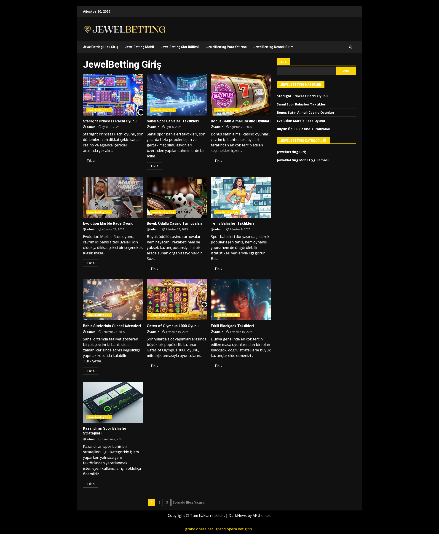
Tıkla (91, 160)
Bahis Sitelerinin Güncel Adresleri (113, 299)
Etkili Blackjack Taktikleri (241, 299)
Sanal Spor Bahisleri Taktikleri (177, 95)
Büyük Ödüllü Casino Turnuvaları (177, 197)
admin (91, 127)
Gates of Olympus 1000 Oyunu (177, 299)
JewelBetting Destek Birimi (274, 47)
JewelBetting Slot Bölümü (180, 47)
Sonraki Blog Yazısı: (189, 502)
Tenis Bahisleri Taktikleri (241, 197)
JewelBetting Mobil (139, 47)
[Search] (350, 47)
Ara (283, 62)
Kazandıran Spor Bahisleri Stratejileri (113, 402)
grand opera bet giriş (233, 528)
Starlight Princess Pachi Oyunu (113, 95)
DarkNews (238, 515)
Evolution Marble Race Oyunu (113, 197)
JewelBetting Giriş (99, 110)
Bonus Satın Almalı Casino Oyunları (241, 95)
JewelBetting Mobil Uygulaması (303, 160)
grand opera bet (199, 528)
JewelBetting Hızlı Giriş (100, 47)
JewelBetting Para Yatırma (226, 47)
